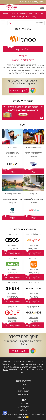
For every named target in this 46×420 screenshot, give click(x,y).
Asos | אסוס (12, 234)
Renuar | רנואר (33, 282)
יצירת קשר (23, 410)
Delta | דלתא (12, 258)
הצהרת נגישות (23, 391)
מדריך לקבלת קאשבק (23, 381)
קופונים (23, 384)
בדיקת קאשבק (23, 406)
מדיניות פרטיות (23, 394)
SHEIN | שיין (12, 282)
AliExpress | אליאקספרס (33, 234)
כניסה (42, 8)
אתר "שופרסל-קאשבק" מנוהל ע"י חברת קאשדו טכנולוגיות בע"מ (23, 414)
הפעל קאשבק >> (33, 253)
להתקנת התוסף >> (18, 90)
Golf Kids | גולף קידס (33, 306)
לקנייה (34, 171)
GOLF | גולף (12, 306)
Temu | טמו (33, 258)
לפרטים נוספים (33, 245)
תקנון (23, 387)
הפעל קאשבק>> (23, 49)
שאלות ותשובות (23, 403)
